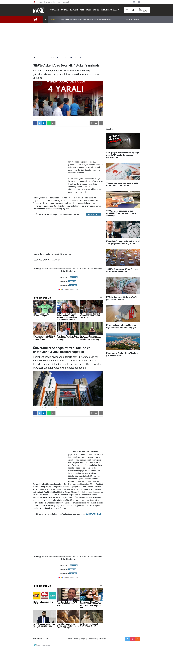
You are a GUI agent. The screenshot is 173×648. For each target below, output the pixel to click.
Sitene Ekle (66, 2)
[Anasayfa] (34, 2)
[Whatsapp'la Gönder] (49, 123)
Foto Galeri (53, 10)
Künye (76, 639)
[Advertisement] (86, 40)
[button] (92, 123)
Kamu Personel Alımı (110, 10)
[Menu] (127, 10)
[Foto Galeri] (139, 2)
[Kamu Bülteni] (38, 10)
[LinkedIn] (44, 123)
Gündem (64, 10)
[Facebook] (35, 123)
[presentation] (40, 19)
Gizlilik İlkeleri (92, 639)
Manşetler (40, 2)
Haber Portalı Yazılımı (43, 645)
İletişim (83, 639)
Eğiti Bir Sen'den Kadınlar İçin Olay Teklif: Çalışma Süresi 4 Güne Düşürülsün (85, 19)
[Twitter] (40, 123)
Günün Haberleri (50, 2)
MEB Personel (92, 10)
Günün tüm (133, 19)
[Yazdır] (53, 123)
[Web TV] (134, 2)
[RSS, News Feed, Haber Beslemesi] (137, 639)
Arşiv (59, 2)
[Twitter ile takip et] (127, 639)
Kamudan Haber (77, 10)
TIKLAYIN (73, 277)
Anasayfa (69, 639)
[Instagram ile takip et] (132, 639)
